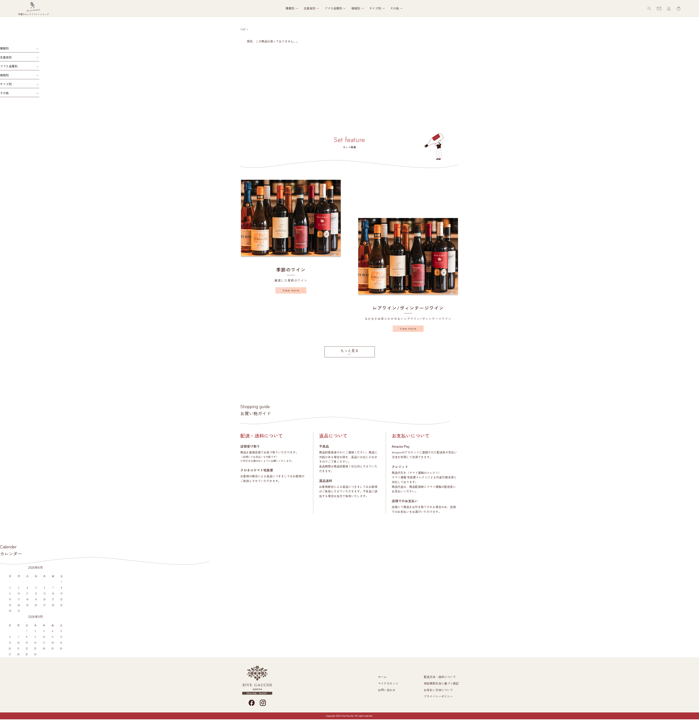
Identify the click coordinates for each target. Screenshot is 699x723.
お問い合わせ (386, 690)
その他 (4, 93)
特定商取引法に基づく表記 (441, 683)
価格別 (4, 75)
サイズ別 (6, 84)
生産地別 (6, 57)
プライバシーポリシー (438, 696)
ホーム (382, 677)
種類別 (4, 48)
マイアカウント (388, 683)
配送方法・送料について (440, 677)
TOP (242, 29)
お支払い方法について (438, 690)
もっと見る (349, 350)
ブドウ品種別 (8, 66)
